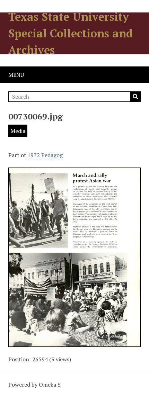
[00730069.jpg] (74, 342)
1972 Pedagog (45, 155)
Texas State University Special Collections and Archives (70, 33)
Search (135, 96)
